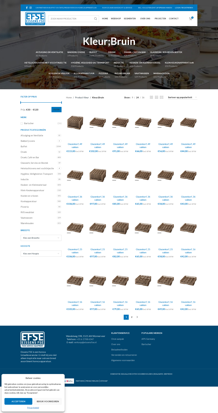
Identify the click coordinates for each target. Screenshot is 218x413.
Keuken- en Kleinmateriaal (33, 184)
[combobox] (41, 238)
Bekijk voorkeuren (48, 401)
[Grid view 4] (161, 97)
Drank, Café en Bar (30, 157)
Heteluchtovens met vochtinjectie (37, 168)
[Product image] (75, 122)
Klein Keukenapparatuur (32, 190)
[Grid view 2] (151, 97)
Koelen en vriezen (29, 195)
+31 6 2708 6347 (148, 8)
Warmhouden (27, 223)
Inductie (25, 179)
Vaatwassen (26, 217)
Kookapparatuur (29, 201)
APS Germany (148, 339)
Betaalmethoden (119, 349)
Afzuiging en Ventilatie (32, 135)
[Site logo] (35, 18)
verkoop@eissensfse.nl (85, 342)
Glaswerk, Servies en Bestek (34, 162)
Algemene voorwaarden (123, 360)
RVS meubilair (27, 212)
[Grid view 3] (156, 97)
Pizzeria (25, 206)
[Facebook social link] (26, 7)
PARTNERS (80, 381)
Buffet (24, 146)
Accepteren (18, 401)
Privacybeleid (33, 407)
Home (69, 97)
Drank (24, 152)
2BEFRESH (168, 374)
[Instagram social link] (30, 7)
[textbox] (41, 238)
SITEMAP (104, 381)
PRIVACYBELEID (92, 381)
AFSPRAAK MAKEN (164, 8)
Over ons (115, 344)
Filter (56, 109)
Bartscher (29, 123)
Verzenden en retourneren (124, 355)
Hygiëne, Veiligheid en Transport (37, 173)
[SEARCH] (95, 18)
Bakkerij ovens (28, 141)
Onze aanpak (117, 339)
